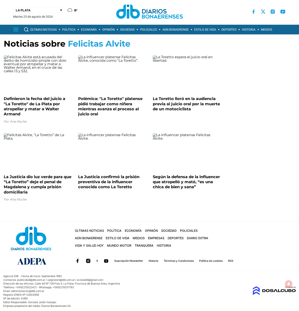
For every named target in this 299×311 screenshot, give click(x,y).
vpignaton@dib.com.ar (61, 279)
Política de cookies (211, 260)
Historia (248, 29)
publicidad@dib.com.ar (31, 279)
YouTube (106, 261)
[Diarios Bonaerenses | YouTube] (283, 11)
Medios (266, 29)
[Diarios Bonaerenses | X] (263, 11)
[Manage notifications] (288, 283)
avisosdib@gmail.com (90, 279)
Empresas (156, 238)
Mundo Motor (119, 245)
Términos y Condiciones (179, 260)
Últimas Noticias (43, 29)
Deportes (229, 29)
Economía (89, 29)
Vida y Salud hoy (89, 245)
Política (69, 29)
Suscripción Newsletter (128, 260)
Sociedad (127, 29)
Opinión (108, 29)
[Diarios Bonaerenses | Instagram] (272, 11)
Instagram (88, 261)
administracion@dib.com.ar (27, 291)
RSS (230, 260)
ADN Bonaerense (175, 29)
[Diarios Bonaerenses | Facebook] (253, 11)
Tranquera (144, 245)
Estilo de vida (205, 29)
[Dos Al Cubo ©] (274, 294)
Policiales (148, 29)
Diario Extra (197, 238)
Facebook (77, 261)
